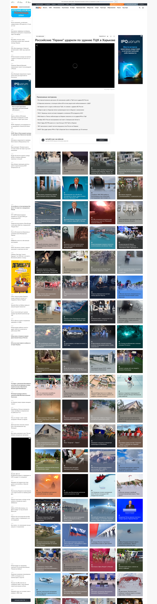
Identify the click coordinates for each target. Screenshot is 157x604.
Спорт (97, 7)
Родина (54, 4)
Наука (119, 7)
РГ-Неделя (47, 4)
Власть (45, 7)
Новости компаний (24, 7)
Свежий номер (39, 4)
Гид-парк (125, 7)
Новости (73, 4)
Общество (90, 7)
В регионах (65, 7)
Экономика (56, 7)
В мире (72, 7)
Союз (67, 4)
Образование (111, 7)
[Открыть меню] (143, 7)
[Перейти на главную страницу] (38, 7)
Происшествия (80, 7)
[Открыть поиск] (139, 7)
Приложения (61, 4)
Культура (103, 7)
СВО (50, 7)
